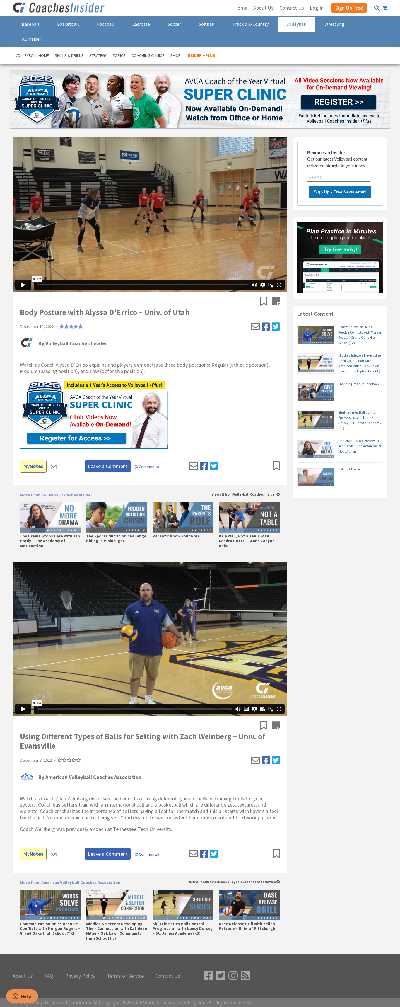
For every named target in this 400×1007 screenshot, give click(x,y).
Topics (119, 55)
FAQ (49, 976)
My (33, 466)
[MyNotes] (276, 301)
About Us (23, 976)
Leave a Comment (108, 466)
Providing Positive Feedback (359, 384)
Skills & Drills (69, 55)
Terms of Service (125, 976)
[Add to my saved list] (266, 301)
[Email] (255, 326)
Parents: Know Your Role (176, 536)
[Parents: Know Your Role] (183, 517)
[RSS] (245, 975)
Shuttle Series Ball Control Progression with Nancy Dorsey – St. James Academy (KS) (183, 929)
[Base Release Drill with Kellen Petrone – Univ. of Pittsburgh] (249, 905)
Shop (175, 55)
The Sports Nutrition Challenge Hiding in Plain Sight (116, 538)
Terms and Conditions (68, 1002)
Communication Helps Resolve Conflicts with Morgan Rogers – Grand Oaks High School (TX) (50, 929)
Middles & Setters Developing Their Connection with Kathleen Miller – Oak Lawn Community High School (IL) (116, 931)
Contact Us (167, 976)
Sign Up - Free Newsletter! (340, 192)
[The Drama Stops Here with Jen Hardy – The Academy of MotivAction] (50, 517)
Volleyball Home (32, 55)
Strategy (98, 55)
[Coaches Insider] (59, 8)
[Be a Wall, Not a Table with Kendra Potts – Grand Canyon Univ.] (249, 517)
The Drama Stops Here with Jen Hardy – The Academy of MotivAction (50, 541)
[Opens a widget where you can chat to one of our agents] (22, 996)
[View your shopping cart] (384, 8)
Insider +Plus (201, 55)
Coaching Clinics (148, 55)
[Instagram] (233, 975)
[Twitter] (276, 326)
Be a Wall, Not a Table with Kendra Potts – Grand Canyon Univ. (247, 541)
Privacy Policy (80, 976)
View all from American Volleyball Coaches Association (232, 882)
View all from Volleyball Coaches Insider (244, 494)
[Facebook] (266, 326)
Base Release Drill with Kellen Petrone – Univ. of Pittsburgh (247, 926)
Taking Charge (349, 469)
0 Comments (147, 466)
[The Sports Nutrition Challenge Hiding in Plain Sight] (116, 517)
